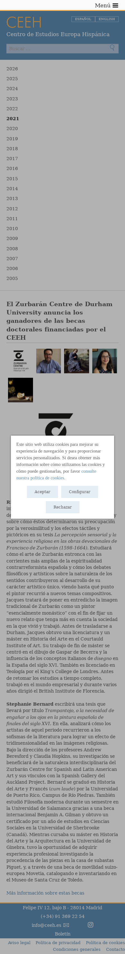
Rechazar (63, 507)
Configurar (79, 492)
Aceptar (42, 492)
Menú (103, 5)
